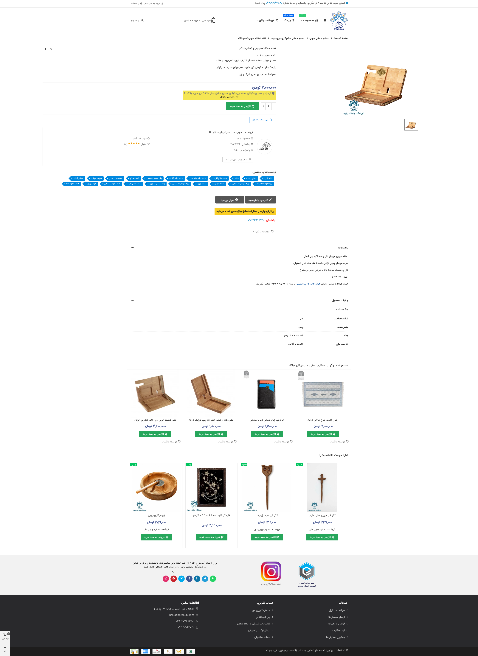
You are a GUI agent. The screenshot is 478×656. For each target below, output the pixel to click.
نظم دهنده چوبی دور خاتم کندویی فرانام (155, 420)
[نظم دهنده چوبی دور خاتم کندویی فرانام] (155, 393)
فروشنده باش (266, 20)
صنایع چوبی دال (317, 530)
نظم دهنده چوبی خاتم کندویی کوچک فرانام (211, 420)
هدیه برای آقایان (176, 178)
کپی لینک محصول (262, 120)
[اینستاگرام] (166, 579)
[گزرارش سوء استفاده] (210, 132)
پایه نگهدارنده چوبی (157, 184)
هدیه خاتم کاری (220, 178)
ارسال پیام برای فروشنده (236, 160)
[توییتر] (181, 579)
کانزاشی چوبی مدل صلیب (322, 515)
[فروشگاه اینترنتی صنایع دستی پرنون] (339, 20)
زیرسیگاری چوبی (156, 515)
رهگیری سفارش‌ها (335, 637)
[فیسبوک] (189, 579)
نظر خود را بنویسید (258, 200)
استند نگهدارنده (72, 184)
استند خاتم (134, 178)
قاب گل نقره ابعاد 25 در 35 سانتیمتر (211, 515)
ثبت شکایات (338, 630)
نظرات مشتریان (262, 637)
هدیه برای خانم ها (198, 178)
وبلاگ (288, 19)
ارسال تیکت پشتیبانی (259, 630)
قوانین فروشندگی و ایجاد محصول (252, 624)
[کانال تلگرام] (205, 579)
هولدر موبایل (96, 178)
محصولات (307, 19)
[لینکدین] (197, 579)
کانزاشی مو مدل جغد (267, 515)
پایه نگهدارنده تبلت (264, 184)
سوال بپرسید (228, 200)
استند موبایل (219, 184)
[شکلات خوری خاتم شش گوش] (51, 49)
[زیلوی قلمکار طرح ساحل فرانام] (323, 393)
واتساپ (302, 3)
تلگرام (311, 3)
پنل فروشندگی (262, 617)
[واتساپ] (213, 579)
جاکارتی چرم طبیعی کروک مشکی (267, 420)
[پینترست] (173, 579)
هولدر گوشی (78, 178)
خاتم (236, 178)
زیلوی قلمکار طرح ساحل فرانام (323, 420)
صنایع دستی (251, 178)
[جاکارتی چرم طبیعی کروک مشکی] (267, 393)
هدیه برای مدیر (116, 178)
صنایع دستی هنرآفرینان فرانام (228, 132)
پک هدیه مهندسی (154, 178)
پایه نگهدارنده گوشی (181, 184)
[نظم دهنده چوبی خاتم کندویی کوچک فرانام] (211, 393)
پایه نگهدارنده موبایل (240, 184)
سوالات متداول (337, 610)
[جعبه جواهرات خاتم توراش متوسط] (45, 49)
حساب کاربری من (261, 610)
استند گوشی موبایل (112, 184)
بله (293, 3)
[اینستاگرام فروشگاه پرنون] (269, 574)
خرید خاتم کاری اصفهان (308, 284)
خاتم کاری (268, 178)
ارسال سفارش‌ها (336, 617)
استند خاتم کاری (134, 184)
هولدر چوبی (91, 184)
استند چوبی (201, 184)
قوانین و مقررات (336, 624)
